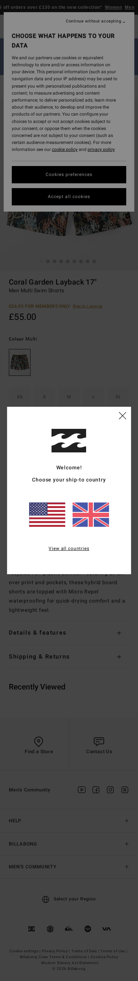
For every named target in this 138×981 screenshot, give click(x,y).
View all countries (69, 548)
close (122, 415)
